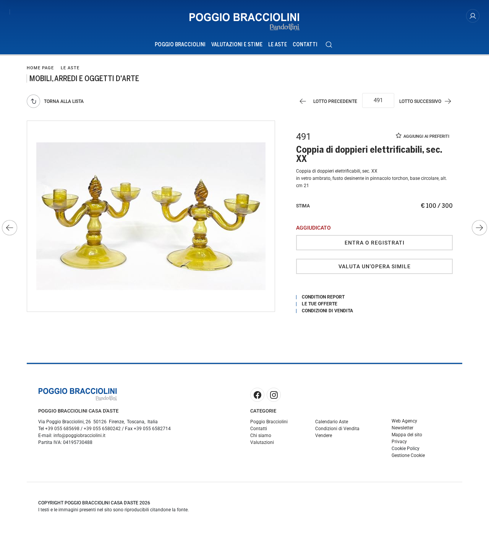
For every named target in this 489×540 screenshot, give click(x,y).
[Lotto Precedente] (9, 227)
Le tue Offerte (319, 304)
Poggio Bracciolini (180, 44)
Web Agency (404, 421)
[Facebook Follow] (257, 395)
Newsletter (402, 428)
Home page (40, 67)
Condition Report (323, 297)
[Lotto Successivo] (479, 227)
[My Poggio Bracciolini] (472, 16)
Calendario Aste (331, 421)
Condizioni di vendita (327, 310)
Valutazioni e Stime (236, 44)
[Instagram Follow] (274, 395)
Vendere (323, 435)
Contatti (305, 44)
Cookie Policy (405, 448)
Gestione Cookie (408, 455)
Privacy (399, 441)
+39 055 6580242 (102, 428)
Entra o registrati (375, 243)
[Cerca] (328, 44)
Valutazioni (262, 442)
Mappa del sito (407, 434)
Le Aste (277, 44)
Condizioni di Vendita (337, 428)
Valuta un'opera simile (374, 266)
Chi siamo (260, 435)
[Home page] (244, 21)
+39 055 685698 (62, 428)
